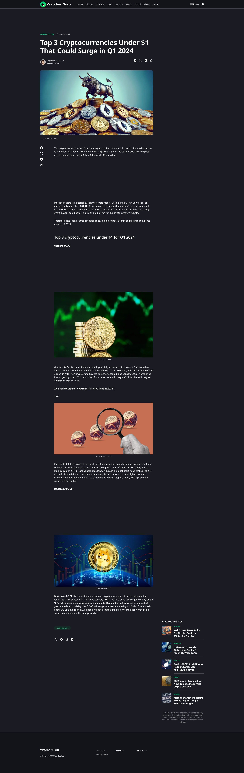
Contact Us (100, 750)
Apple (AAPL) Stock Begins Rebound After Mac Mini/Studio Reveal (188, 667)
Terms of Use (141, 750)
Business (177, 643)
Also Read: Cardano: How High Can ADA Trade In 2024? (84, 388)
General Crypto (47, 34)
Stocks (176, 660)
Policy (176, 677)
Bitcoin (177, 627)
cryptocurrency (62, 628)
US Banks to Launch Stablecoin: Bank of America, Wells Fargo (186, 650)
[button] (194, 4)
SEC (84, 206)
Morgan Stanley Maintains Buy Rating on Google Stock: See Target (188, 700)
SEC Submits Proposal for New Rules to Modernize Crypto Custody (188, 684)
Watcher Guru (49, 750)
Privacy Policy (102, 755)
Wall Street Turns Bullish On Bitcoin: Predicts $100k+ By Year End (187, 633)
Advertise (120, 750)
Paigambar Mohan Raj (55, 60)
